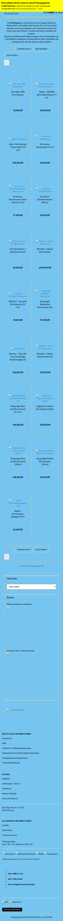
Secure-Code (27, 859)
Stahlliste (6, 779)
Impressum (7, 738)
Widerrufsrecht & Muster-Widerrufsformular (20, 753)
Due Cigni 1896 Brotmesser (18, 93)
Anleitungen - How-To (11, 784)
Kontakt (5, 825)
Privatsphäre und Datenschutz (14, 758)
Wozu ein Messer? (10, 798)
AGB (4, 743)
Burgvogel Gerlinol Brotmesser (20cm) (45, 461)
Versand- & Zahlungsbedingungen (16, 748)
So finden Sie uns (9, 835)
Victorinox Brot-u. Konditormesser (18, 250)
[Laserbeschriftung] (16, 710)
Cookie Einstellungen (11, 763)
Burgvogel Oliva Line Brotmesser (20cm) (18, 461)
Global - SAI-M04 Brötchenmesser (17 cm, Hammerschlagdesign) (46, 95)
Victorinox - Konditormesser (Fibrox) (45, 199)
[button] (7, 49)
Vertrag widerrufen (12, 909)
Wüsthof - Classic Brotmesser (45, 250)
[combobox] (24, 49)
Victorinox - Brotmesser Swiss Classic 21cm (18, 199)
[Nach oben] (8, 916)
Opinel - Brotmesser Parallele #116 (18, 514)
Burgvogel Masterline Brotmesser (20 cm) (45, 304)
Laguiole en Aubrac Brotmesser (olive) (45, 407)
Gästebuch (6, 789)
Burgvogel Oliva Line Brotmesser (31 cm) (18, 409)
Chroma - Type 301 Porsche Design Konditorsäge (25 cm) (18, 357)
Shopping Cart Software (21, 917)
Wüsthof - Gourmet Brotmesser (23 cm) (18, 304)
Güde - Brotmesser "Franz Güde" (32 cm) (18, 147)
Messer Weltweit (9, 793)
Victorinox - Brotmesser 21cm (45, 145)
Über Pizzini (7, 830)
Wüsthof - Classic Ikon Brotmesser (45, 355)
